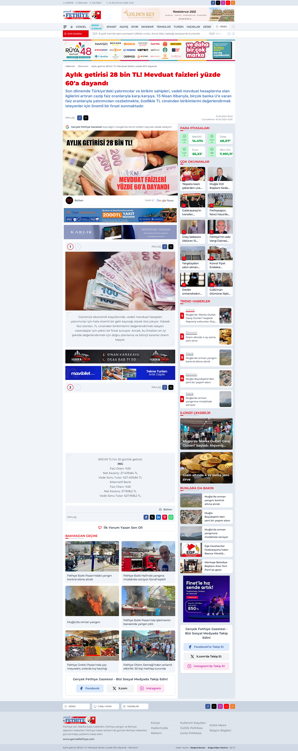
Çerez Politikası (191, 733)
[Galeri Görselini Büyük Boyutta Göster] (120, 281)
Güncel (81, 26)
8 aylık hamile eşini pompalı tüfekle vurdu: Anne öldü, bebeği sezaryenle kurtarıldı (145, 33)
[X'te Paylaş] (85, 117)
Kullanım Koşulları (193, 723)
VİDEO (223, 26)
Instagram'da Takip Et (209, 666)
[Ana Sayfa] (71, 27)
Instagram (153, 688)
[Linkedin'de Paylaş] (158, 517)
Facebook (92, 688)
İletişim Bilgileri (220, 730)
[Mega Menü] (65, 27)
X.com (122, 688)
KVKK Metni (218, 725)
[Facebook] (213, 3)
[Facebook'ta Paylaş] (79, 117)
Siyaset (111, 26)
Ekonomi (147, 26)
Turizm (178, 26)
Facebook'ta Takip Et (209, 647)
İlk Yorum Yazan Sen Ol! (123, 527)
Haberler (70, 66)
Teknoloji (164, 26)
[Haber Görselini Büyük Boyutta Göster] (120, 163)
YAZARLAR (133, 706)
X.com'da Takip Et (209, 656)
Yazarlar (193, 26)
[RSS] (233, 3)
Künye (69, 2)
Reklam (82, 2)
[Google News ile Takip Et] (165, 200)
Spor (134, 26)
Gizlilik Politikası (191, 728)
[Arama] (233, 27)
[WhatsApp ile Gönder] (170, 517)
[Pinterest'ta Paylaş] (164, 517)
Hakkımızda (159, 728)
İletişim (96, 2)
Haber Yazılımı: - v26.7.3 (205, 747)
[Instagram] (223, 3)
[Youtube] (228, 3)
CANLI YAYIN (104, 706)
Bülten (79, 200)
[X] (218, 3)
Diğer (207, 26)
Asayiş (124, 26)
